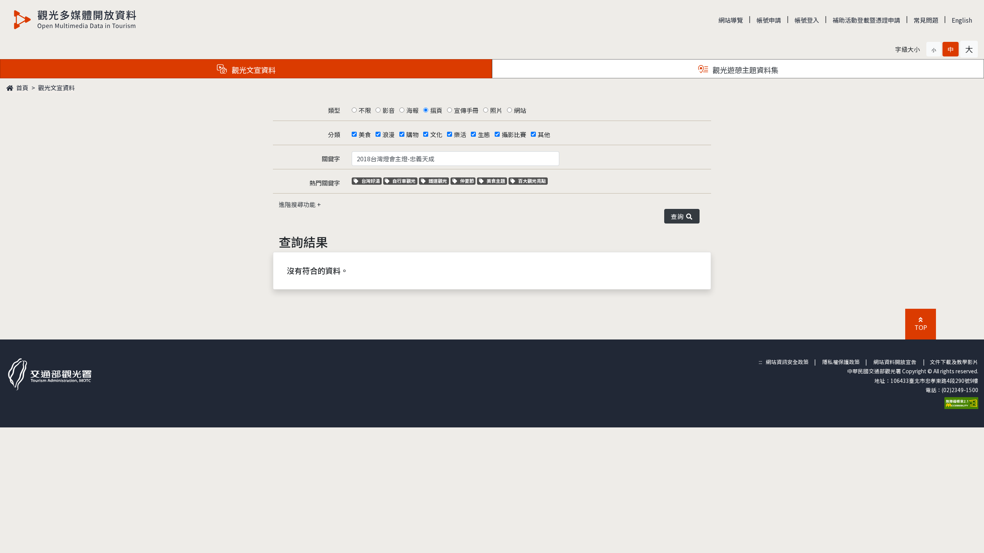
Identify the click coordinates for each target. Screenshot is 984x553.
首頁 (21, 87)
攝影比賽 (514, 134)
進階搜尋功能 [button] (298, 204)
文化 (436, 134)
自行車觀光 (404, 180)
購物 (412, 134)
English (962, 20)
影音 (388, 110)
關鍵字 (331, 158)
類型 (334, 110)
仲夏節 (468, 180)
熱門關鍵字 (324, 182)
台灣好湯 (371, 180)
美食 (365, 134)
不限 (365, 110)
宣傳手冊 (466, 110)
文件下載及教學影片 (954, 362)
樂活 (460, 134)
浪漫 (388, 134)
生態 (484, 134)
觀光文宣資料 (56, 87)
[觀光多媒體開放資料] (75, 19)
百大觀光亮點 (532, 180)
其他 (544, 134)
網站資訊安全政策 (787, 362)
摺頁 (436, 110)
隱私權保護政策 (841, 362)
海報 (412, 110)
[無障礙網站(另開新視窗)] (961, 402)
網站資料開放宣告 (894, 362)
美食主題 (496, 180)
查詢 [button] (678, 216)
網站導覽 (730, 20)
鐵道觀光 (438, 180)
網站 (520, 110)
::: (760, 362)
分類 (334, 134)
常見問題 (926, 20)
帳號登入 (807, 20)
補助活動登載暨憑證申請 (866, 20)
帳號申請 (768, 20)
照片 (496, 110)
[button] (933, 49)
